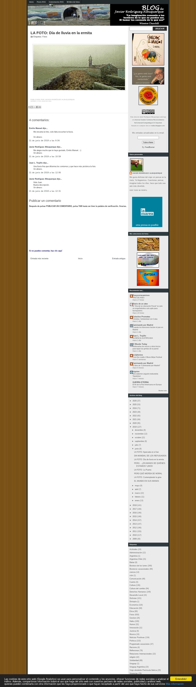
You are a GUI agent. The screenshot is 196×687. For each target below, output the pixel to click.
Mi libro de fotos (73, 2)
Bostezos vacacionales (139, 569)
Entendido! (181, 679)
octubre (138, 437)
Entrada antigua (118, 258)
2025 (135, 404)
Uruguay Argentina (137, 667)
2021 (135, 419)
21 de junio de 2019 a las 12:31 (45, 191)
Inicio (31, 2)
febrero (138, 497)
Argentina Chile (136, 559)
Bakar (132, 562)
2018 (135, 505)
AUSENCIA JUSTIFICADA (143, 338)
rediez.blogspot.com (158, 125)
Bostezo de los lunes (138, 566)
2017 (135, 509)
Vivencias (134, 673)
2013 (135, 524)
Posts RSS (41, 2)
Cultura (132, 585)
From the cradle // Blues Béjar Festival (147, 357)
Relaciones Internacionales (141, 654)
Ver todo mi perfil (138, 190)
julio (137, 445)
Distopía (133, 601)
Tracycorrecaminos (141, 295)
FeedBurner (150, 147)
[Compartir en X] (34, 107)
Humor (132, 624)
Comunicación (135, 579)
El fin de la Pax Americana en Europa (147, 385)
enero (137, 500)
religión (132, 657)
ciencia (132, 572)
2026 (135, 401)
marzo (138, 493)
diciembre (139, 430)
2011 (135, 531)
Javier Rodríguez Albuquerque (42, 147)
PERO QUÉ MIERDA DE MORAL (148, 473)
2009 (135, 539)
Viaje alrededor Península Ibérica (143, 670)
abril (137, 489)
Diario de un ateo (140, 304)
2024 (135, 408)
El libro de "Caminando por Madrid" (146, 366)
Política (133, 641)
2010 (135, 535)
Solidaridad (134, 660)
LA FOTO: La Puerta (142, 470)
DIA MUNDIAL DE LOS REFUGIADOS (150, 456)
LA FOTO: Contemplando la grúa (147, 477)
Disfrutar (133, 598)
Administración (136, 553)
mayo (137, 486)
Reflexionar (134, 650)
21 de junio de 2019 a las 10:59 (45, 156)
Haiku (132, 621)
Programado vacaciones (140, 644)
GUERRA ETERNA (141, 382)
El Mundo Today (140, 344)
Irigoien (136, 371)
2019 (135, 427)
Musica (133, 634)
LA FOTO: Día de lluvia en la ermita (61, 33)
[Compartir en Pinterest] (39, 107)
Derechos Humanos (138, 592)
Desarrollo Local (136, 595)
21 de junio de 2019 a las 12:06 (45, 172)
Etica (132, 611)
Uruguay (133, 663)
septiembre (140, 441)
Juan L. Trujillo (36, 163)
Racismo (133, 647)
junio (137, 449)
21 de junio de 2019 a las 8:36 (44, 140)
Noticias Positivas (137, 637)
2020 (135, 423)
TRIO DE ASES (138, 298)
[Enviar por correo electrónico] (29, 107)
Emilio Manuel (35, 128)
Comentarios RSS (56, 2)
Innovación (134, 628)
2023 (135, 412)
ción (131, 575)
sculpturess (138, 355)
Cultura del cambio (137, 588)
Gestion (133, 618)
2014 (135, 520)
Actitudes (133, 549)
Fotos (44, 37)
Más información (175, 683)
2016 (135, 513)
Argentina (133, 556)
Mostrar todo (163, 390)
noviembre (139, 434)
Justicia (133, 631)
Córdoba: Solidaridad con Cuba (145, 319)
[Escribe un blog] (31, 107)
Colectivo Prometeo (141, 317)
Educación (134, 608)
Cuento (132, 582)
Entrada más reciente (39, 258)
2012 (135, 528)
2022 (135, 416)
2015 (135, 516)
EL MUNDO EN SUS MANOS (146, 481)
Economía (134, 605)
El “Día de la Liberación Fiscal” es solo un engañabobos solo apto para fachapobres (148, 308)
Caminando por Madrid (143, 325)
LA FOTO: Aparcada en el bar (146, 452)
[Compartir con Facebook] (37, 107)
